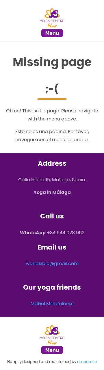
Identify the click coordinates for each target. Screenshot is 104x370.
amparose (87, 362)
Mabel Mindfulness (52, 303)
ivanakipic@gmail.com (52, 263)
